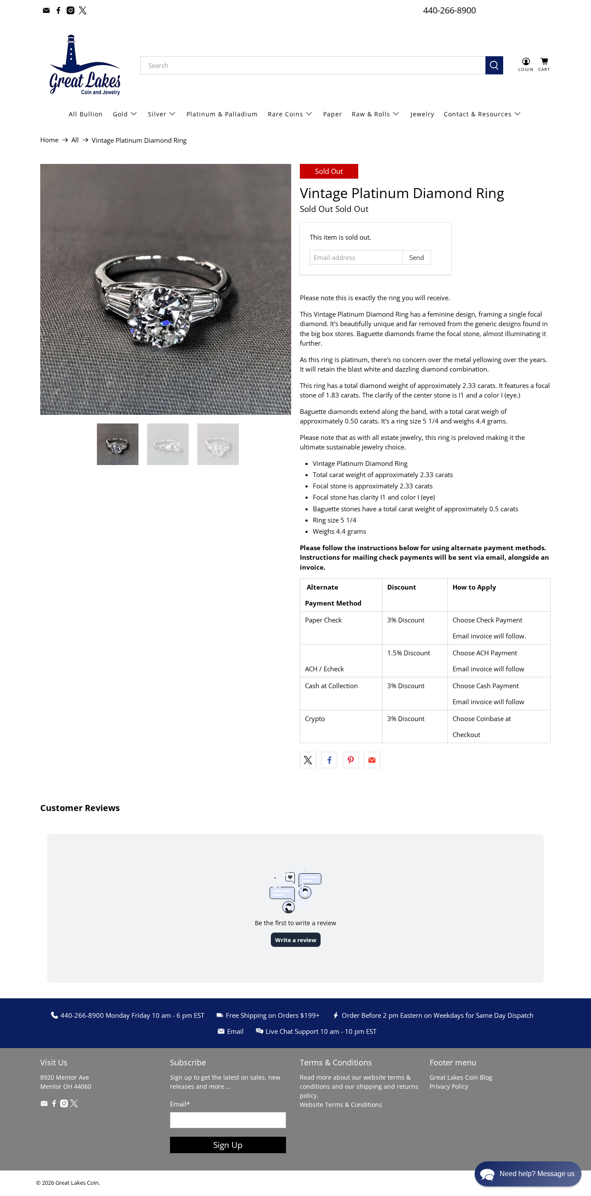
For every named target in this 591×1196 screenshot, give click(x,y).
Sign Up (228, 1144)
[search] (312, 65)
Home (49, 140)
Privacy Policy (449, 1086)
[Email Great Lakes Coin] (46, 10)
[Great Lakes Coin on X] (83, 10)
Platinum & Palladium (222, 114)
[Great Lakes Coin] (84, 65)
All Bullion (86, 114)
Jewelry (422, 114)
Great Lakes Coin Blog (461, 1077)
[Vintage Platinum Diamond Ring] (165, 289)
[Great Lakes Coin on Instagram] (70, 10)
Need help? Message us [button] (537, 1173)
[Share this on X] (308, 760)
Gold (120, 114)
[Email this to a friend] (372, 760)
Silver (157, 114)
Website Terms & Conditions (341, 1104)
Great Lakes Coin (77, 1182)
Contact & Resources (478, 114)
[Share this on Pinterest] (351, 760)
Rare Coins (285, 114)
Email (180, 1104)
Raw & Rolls (371, 114)
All (75, 140)
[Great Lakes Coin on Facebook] (58, 10)
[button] (528, 1173)
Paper (332, 114)
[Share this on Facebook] (329, 760)
